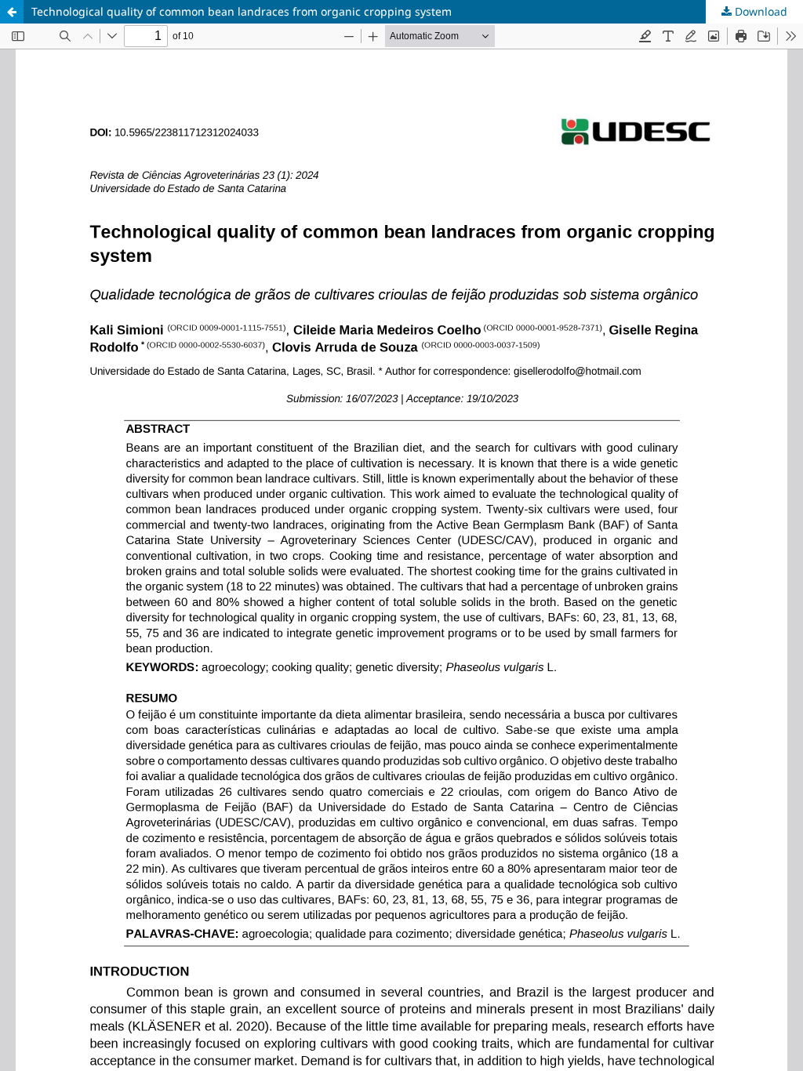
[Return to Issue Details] (12, 12)
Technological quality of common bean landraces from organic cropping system (241, 11)
